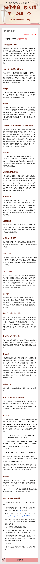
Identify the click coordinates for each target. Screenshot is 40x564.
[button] (2, 3)
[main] (20, 12)
